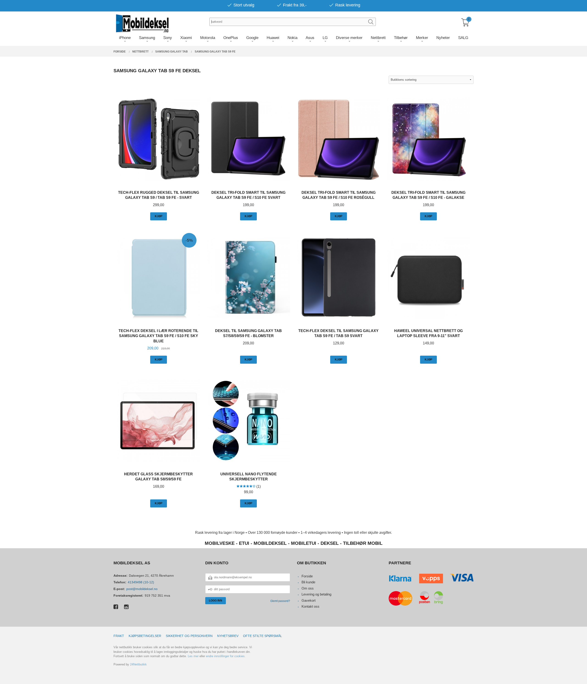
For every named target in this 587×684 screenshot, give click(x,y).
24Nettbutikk (138, 664)
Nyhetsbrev (227, 636)
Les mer (193, 656)
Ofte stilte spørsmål (262, 636)
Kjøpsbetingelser (145, 636)
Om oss (308, 588)
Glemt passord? (280, 601)
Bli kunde (308, 582)
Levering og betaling (316, 594)
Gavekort (309, 600)
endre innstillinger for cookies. (226, 656)
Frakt (119, 636)
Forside (307, 576)
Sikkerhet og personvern (189, 636)
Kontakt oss (310, 606)
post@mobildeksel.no (142, 589)
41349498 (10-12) (141, 582)
